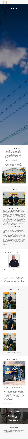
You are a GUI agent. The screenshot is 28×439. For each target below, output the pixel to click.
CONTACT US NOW (14, 420)
